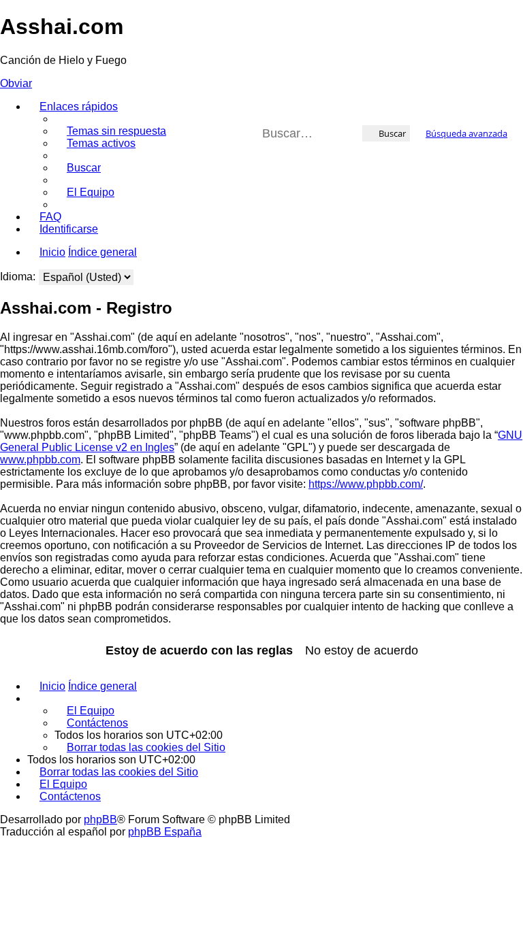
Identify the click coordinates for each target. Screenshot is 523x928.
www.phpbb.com (40, 459)
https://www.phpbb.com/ (365, 484)
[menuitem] (110, 131)
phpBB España (165, 832)
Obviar (16, 83)
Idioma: (17, 276)
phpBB (100, 819)
